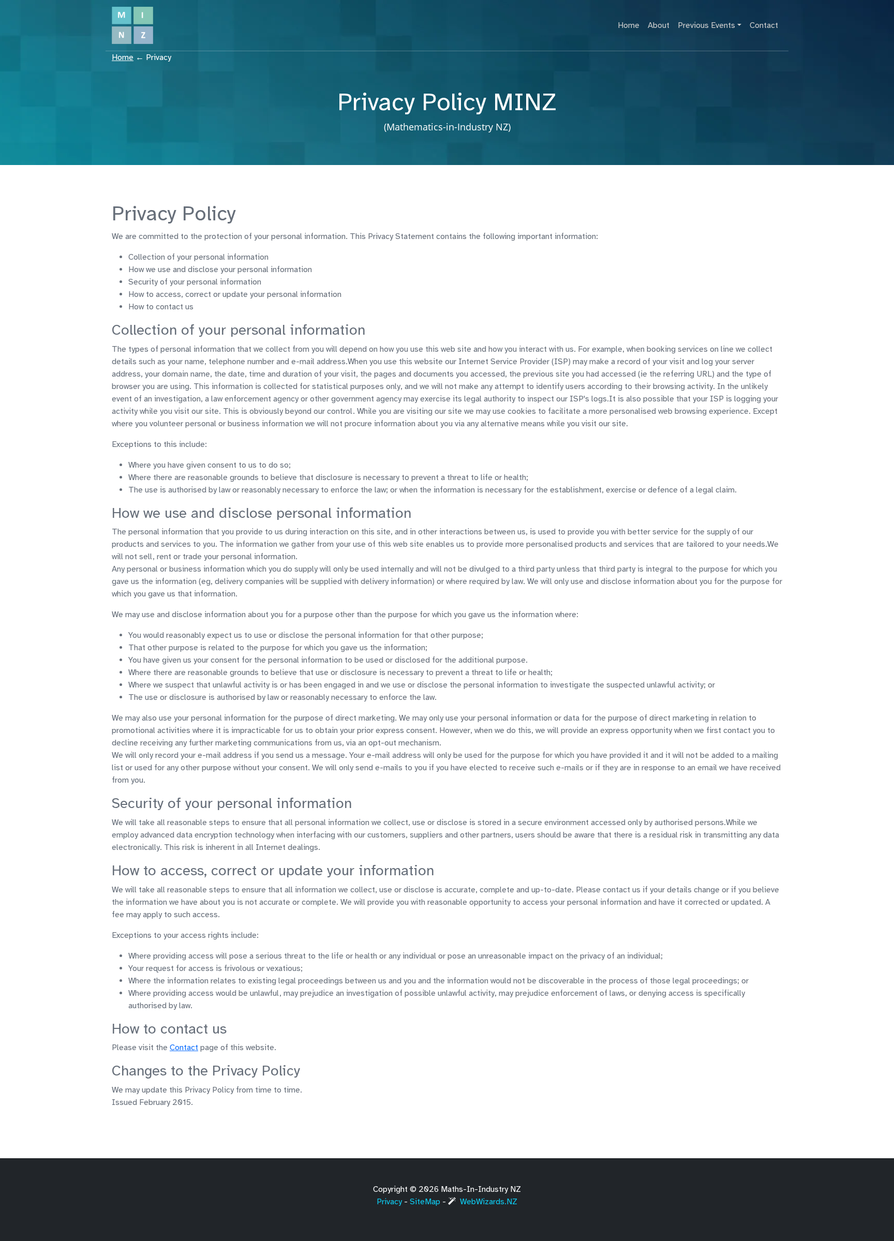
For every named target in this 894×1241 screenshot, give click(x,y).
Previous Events (706, 25)
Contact (764, 25)
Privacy (389, 1202)
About (658, 25)
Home (628, 25)
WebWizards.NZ (488, 1202)
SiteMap (425, 1202)
